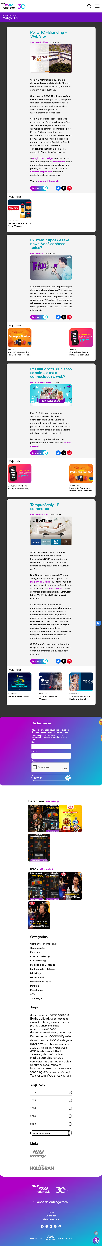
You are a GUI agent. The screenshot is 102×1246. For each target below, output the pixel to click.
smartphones (55, 1068)
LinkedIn (61, 1044)
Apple (42, 1022)
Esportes (35, 952)
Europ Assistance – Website (48, 697)
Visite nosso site (51, 1219)
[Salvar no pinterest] (69, 188)
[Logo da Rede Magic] (16, 6)
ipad (45, 1044)
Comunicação (36, 42)
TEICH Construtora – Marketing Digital (79, 697)
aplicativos (46, 1018)
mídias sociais (40, 1057)
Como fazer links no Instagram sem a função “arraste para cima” (81, 353)
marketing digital (47, 1051)
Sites (45, 42)
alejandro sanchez (38, 1015)
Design (56, 1032)
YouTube (66, 1075)
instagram (65, 1040)
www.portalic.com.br (48, 181)
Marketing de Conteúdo (42, 965)
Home (51, 1212)
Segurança (37, 1064)
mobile (58, 1054)
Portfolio (34, 986)
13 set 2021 (73, 349)
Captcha (35, 761)
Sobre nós (51, 1216)
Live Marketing (38, 960)
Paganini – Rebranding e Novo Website (19, 224)
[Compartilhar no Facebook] (58, 188)
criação (51, 1029)
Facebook (55, 1036)
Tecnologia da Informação (58, 1072)
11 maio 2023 (13, 220)
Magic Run (47, 1047)
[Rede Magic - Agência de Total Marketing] (51, 1194)
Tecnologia (36, 998)
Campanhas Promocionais (43, 944)
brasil (53, 1022)
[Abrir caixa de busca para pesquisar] (89, 6)
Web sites (53, 1075)
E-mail (34, 751)
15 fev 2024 (12, 693)
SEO (32, 994)
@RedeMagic (53, 801)
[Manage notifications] (96, 1233)
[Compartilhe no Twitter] (63, 188)
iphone (52, 1044)
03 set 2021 (43, 693)
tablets (68, 1068)
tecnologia (37, 1072)
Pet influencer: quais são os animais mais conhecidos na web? (51, 373)
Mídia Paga (36, 973)
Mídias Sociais (37, 977)
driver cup (65, 1032)
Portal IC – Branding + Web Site (48, 34)
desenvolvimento (41, 1032)
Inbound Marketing (40, 956)
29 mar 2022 (13, 349)
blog (48, 1022)
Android (52, 1014)
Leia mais (36, 188)
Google (54, 1040)
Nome (34, 742)
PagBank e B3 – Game (18, 696)
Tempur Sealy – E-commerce (45, 507)
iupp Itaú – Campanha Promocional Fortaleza (19, 353)
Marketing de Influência (40, 382)
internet (36, 1044)
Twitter (35, 1075)
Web (43, 1075)
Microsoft (47, 1054)
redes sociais (63, 1061)
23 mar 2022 (74, 693)
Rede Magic (36, 990)
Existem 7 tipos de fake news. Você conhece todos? (49, 244)
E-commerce (38, 1036)
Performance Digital (40, 982)
